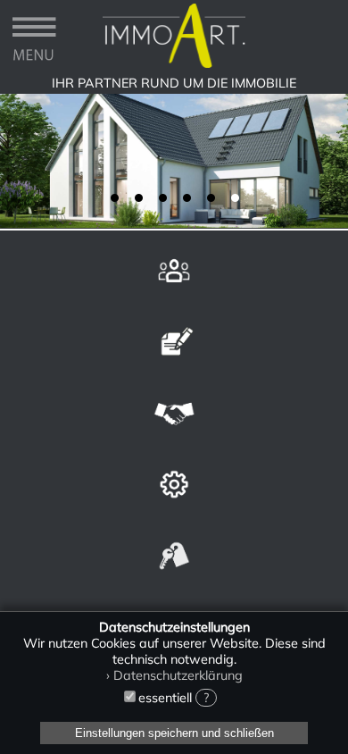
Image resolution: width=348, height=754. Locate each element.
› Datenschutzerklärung (174, 675)
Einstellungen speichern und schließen (174, 733)
